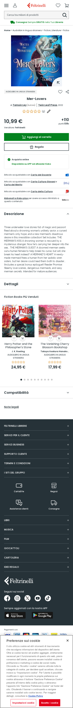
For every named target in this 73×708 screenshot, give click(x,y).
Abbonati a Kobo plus (16, 198)
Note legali (11, 407)
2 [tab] (24, 380)
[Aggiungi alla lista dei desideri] (60, 91)
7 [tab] (41, 380)
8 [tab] (45, 380)
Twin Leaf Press (47, 105)
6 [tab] (38, 380)
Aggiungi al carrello (38, 137)
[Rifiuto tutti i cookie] (67, 640)
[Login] (15, 5)
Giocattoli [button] (11, 548)
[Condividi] (67, 92)
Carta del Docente (41, 174)
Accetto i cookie (49, 702)
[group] (36, 22)
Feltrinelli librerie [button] (15, 426)
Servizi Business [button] (14, 444)
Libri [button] (7, 520)
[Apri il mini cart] (67, 5)
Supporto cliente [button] (15, 454)
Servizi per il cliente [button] (17, 435)
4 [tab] (31, 380)
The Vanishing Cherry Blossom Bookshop (55, 345)
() (43, 111)
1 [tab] (36, 83)
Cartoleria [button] (11, 557)
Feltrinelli (20, 127)
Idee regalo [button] (11, 567)
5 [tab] (34, 380)
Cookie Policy (35, 695)
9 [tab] (48, 380)
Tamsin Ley (19, 105)
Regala (39, 147)
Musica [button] (8, 529)
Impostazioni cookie (23, 702)
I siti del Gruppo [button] (14, 472)
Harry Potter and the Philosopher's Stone (18, 345)
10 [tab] (52, 380)
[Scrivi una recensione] (49, 111)
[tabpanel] (36, 60)
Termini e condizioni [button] (17, 463)
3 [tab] (28, 380)
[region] (36, 671)
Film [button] (6, 539)
